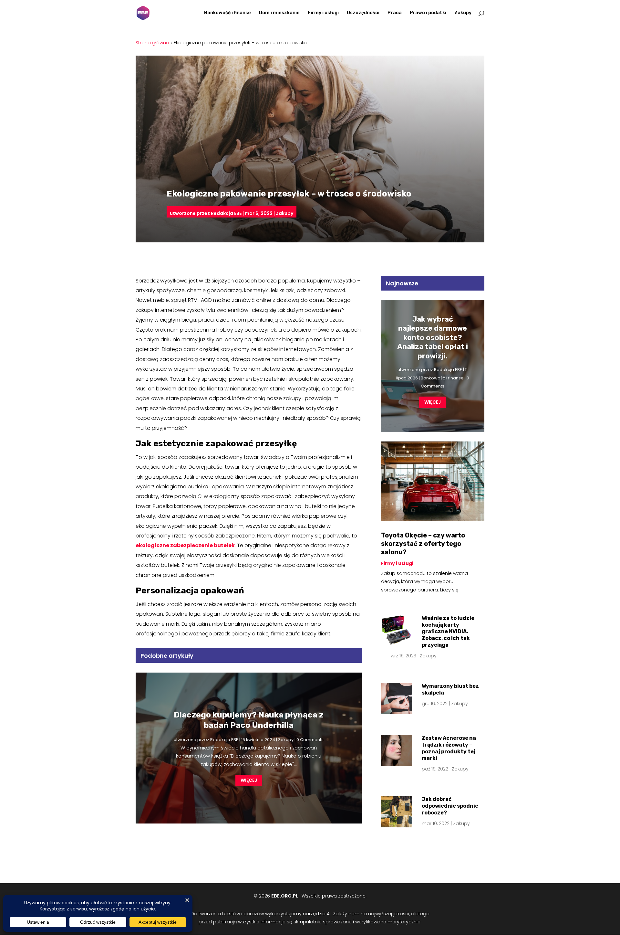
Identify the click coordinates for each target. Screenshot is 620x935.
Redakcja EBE (226, 213)
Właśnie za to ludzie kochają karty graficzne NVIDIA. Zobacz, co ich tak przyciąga (448, 631)
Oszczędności (363, 13)
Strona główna (152, 42)
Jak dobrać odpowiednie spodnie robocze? (450, 806)
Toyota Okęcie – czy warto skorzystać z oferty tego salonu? (423, 543)
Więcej (249, 780)
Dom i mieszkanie (279, 13)
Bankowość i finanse (227, 13)
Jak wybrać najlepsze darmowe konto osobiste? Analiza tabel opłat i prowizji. (432, 337)
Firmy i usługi (323, 13)
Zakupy (462, 13)
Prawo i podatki (428, 13)
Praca (395, 13)
